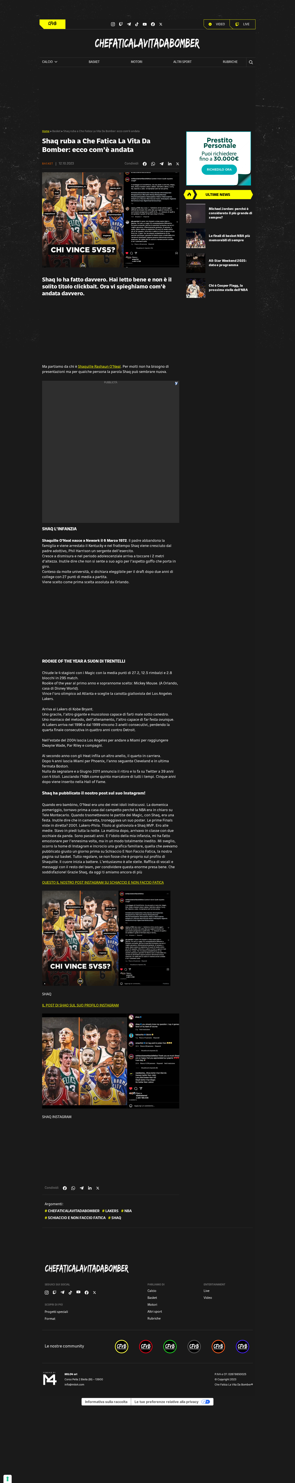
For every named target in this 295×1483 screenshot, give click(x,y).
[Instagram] (113, 24)
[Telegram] (129, 24)
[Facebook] (153, 24)
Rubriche (230, 62)
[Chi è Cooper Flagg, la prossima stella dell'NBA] (196, 288)
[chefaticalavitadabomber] (121, 1346)
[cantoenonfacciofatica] (146, 1346)
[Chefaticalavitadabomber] (148, 1268)
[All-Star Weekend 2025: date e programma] (196, 263)
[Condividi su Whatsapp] (153, 164)
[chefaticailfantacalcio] (170, 1346)
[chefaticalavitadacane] (242, 1346)
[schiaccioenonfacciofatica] (218, 1346)
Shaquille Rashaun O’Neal (99, 367)
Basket (94, 62)
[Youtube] (145, 24)
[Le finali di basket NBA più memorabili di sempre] (196, 238)
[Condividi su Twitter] (177, 164)
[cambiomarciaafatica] (194, 1346)
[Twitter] (160, 24)
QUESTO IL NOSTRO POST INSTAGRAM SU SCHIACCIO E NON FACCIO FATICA (103, 883)
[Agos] (219, 158)
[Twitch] (120, 24)
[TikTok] (137, 24)
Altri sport (182, 62)
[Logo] (52, 23)
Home (45, 131)
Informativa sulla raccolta (106, 1402)
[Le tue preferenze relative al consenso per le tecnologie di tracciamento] (7, 1479)
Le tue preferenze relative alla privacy (166, 1402)
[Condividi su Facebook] (145, 164)
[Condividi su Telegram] (161, 163)
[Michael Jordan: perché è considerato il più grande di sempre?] (196, 213)
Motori (136, 62)
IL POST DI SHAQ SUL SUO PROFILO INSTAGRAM (80, 1005)
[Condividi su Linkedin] (170, 164)
